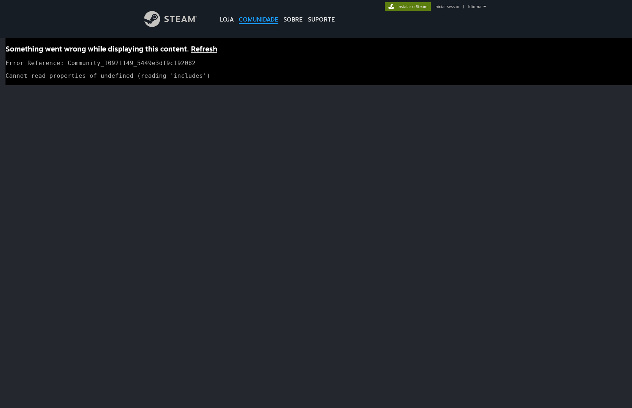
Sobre (293, 19)
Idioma (474, 6)
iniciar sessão (446, 6)
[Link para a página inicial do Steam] (170, 25)
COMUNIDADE (258, 19)
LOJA (227, 19)
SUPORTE (321, 19)
